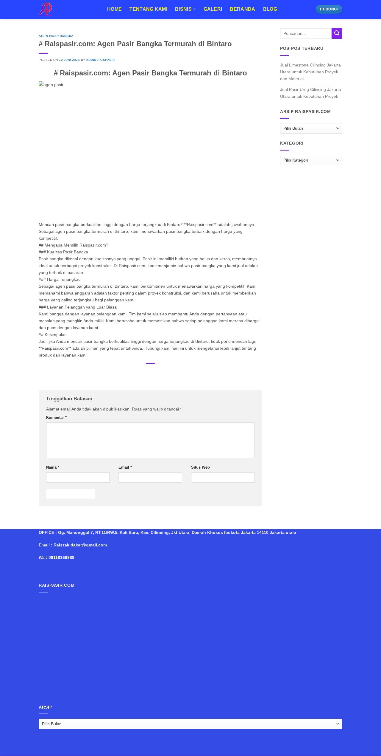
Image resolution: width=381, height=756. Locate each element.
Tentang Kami (148, 9)
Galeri (213, 9)
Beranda (242, 9)
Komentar (56, 417)
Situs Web (200, 467)
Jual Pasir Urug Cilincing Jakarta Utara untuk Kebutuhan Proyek (310, 93)
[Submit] (337, 33)
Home (114, 9)
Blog (270, 9)
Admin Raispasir (100, 59)
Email (125, 467)
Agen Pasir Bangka (56, 36)
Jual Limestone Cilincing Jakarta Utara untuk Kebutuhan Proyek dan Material (310, 72)
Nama (52, 467)
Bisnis (183, 9)
